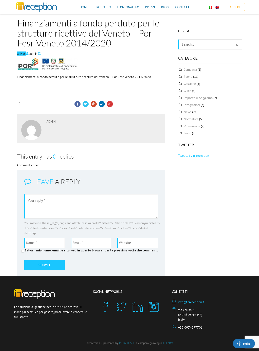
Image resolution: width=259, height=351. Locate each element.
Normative (191, 119)
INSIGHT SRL (127, 343)
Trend (187, 133)
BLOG (165, 7)
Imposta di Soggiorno (198, 98)
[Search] (237, 45)
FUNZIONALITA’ (128, 7)
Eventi (188, 77)
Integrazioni (192, 105)
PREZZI (150, 7)
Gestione (190, 84)
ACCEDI (234, 7)
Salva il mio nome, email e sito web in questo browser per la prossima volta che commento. (92, 250)
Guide (187, 91)
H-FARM (168, 343)
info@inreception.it (191, 302)
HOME (84, 7)
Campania (190, 69)
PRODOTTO (102, 7)
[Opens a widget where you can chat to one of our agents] (244, 344)
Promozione (192, 126)
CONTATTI (182, 7)
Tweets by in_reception (193, 155)
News (187, 112)
